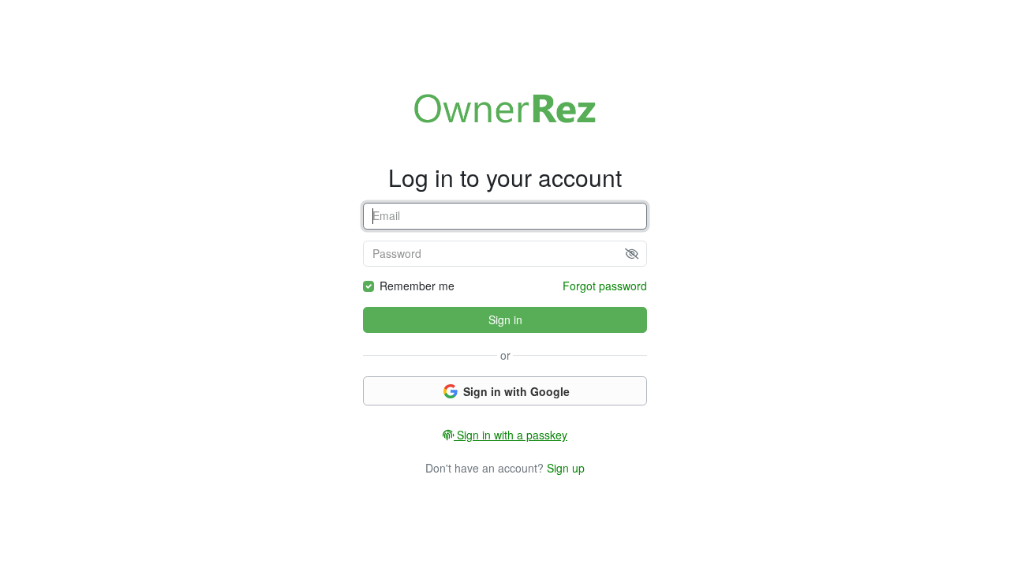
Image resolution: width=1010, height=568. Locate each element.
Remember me (417, 285)
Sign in (505, 319)
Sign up (566, 468)
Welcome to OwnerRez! (505, 108)
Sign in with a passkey (510, 435)
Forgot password (605, 285)
